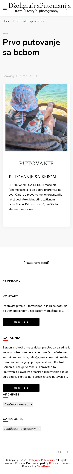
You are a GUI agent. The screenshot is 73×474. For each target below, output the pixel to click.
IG (67, 452)
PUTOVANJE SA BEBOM (33, 176)
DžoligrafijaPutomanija (40, 5)
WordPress (43, 466)
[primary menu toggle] (5, 8)
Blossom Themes (59, 463)
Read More (21, 321)
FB (59, 452)
